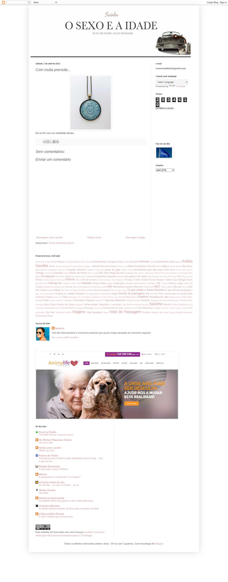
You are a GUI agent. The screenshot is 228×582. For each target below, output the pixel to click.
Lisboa (39, 287)
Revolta (183, 300)
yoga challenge (176, 312)
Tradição (157, 308)
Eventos (155, 276)
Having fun (55, 283)
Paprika (49, 297)
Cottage (40, 272)
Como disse (169, 270)
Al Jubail (89, 262)
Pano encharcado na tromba (173, 294)
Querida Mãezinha (115, 300)
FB (178, 276)
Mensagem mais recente (49, 237)
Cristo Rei (49, 273)
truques (178, 308)
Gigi (175, 280)
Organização (105, 294)
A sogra (48, 262)
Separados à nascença (110, 304)
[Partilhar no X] (51, 141)
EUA (150, 276)
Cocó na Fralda (47, 432)
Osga (114, 293)
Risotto (189, 300)
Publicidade (78, 300)
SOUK (58, 308)
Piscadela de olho (159, 297)
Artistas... (88, 266)
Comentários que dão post (147, 269)
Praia (45, 300)
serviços (145, 305)
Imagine (109, 283)
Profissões (67, 300)
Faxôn (174, 276)
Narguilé (50, 290)
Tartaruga (88, 308)
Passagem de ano (76, 297)
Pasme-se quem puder (51, 498)
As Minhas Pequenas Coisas (55, 440)
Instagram (129, 283)
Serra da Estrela (134, 305)
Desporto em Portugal (179, 273)
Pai (147, 293)
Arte (71, 266)
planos (179, 297)
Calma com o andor (50, 447)
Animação (134, 262)
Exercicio (163, 276)
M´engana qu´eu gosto (52, 287)
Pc (101, 297)
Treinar (172, 308)
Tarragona (79, 308)
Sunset (64, 308)
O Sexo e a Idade (65, 293)
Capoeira (90, 270)
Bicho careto (123, 266)
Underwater (40, 312)
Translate (180, 86)
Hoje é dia (75, 283)
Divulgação (48, 276)
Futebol (137, 280)
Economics (76, 276)
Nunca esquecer (102, 290)
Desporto (165, 273)
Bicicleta (152, 266)
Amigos (120, 262)
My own (178, 286)
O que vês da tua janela (177, 290)
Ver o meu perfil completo (65, 337)
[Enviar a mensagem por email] (44, 141)
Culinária (58, 272)
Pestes (134, 297)
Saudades (79, 305)
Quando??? (100, 300)
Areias (52, 266)
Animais (144, 261)
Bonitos (179, 266)
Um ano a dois (46, 442)
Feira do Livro (187, 276)
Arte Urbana (78, 266)
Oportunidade (93, 294)
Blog (165, 266)
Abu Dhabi (69, 262)
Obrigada (79, 294)
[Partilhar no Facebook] (54, 141)
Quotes (137, 300)
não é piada (41, 290)
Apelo (171, 262)
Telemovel (98, 308)
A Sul (53, 262)
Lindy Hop (188, 283)
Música (170, 287)
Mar (63, 287)
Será (124, 305)
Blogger (159, 543)
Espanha (111, 276)
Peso (127, 297)
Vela (53, 312)
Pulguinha (89, 300)
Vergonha (59, 312)
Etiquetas (121, 276)
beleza (114, 266)
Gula (45, 283)
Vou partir (43, 493)
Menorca (138, 286)
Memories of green (123, 286)
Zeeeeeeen (187, 312)
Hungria (95, 283)
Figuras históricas (57, 280)
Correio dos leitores (184, 270)
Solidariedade (49, 308)
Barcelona (105, 266)
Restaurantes (173, 300)
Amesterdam (100, 261)
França (129, 279)
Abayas (60, 262)
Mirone (43, 474)
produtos (59, 300)
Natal (57, 290)
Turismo (185, 308)
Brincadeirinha (41, 270)
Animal (153, 262)
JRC (159, 283)
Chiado (124, 270)
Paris (65, 297)
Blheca (159, 266)
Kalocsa (172, 283)
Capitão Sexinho (76, 269)
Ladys (180, 283)
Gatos (169, 279)
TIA (135, 308)
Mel (110, 286)
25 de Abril (40, 262)
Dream (62, 276)
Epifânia (90, 276)
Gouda (189, 280)
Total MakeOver (145, 308)
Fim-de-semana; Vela (106, 280)
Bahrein (96, 266)
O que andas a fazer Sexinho (146, 290)
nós (70, 290)
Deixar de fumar (78, 272)
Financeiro (120, 280)
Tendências (128, 308)
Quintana (130, 300)
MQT (157, 286)
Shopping (181, 305)
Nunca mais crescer (119, 290)
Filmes (78, 280)
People (122, 297)
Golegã (181, 279)
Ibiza (102, 283)
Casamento (99, 270)
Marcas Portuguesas (81, 287)
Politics (189, 297)
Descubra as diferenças (144, 273)
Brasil (189, 266)
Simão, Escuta (47, 490)
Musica (164, 287)
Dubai (68, 276)
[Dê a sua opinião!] (48, 141)
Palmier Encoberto (49, 466)
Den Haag (109, 272)
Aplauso (178, 262)
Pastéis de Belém (92, 297)
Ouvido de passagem (131, 293)
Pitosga (172, 297)
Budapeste (52, 270)
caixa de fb (62, 270)
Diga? (38, 276)
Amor (126, 262)
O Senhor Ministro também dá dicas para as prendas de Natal (69, 508)
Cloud (130, 270)
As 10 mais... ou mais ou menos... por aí (59, 485)
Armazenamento (62, 266)
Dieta (190, 273)
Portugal (39, 300)
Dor (57, 276)
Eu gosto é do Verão (136, 276)
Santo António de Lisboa (62, 304)
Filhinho (70, 279)
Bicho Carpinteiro (138, 266)
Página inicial (94, 237)
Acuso (77, 262)
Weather (155, 312)
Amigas (112, 261)
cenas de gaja (112, 269)
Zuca (50, 315)
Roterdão (39, 305)
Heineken (67, 283)
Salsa (46, 304)
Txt (190, 308)
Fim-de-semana (89, 280)
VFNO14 (67, 312)
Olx (86, 294)
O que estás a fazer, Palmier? (53, 469)
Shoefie (174, 305)
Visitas (105, 312)
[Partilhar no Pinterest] (57, 141)
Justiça (165, 283)
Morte (151, 287)
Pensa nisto (113, 297)
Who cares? (164, 312)
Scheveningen (91, 304)
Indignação (119, 283)
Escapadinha (99, 276)
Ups (48, 312)
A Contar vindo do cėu (52, 482)
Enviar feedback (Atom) (61, 243)
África (83, 262)
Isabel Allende (140, 283)
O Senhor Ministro (49, 505)
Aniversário (162, 261)
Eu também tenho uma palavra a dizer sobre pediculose (66, 500)
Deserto (158, 273)
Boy (184, 266)
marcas (68, 287)
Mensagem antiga (135, 237)
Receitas (145, 300)
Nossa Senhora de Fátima (83, 290)
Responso (155, 300)
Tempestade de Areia (113, 308)
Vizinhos (146, 312)
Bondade (171, 266)
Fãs (169, 276)
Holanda (86, 283)
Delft (101, 273)
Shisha (167, 304)
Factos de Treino (48, 455)
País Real (154, 294)
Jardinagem (151, 283)
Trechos (164, 308)
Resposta (163, 300)
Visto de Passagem (125, 312)
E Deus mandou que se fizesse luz (56, 516)
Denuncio (120, 273)
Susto (71, 308)
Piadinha (143, 296)
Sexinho (155, 304)
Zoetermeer (41, 316)
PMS (184, 297)
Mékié (104, 287)
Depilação (130, 273)
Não (190, 287)
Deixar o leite (92, 273)
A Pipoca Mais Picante (51, 514)
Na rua (185, 287)
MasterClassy (96, 287)
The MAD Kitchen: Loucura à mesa (56, 434)
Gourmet (39, 283)
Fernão (46, 280)
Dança (66, 273)
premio (52, 300)
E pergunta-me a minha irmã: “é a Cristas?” (60, 477)
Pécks (105, 297)
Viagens (78, 312)
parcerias (58, 297)
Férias (39, 279)
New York (65, 290)
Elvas (83, 276)
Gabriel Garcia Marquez (153, 280)
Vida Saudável (94, 312)
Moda (146, 287)
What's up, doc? (47, 450)
